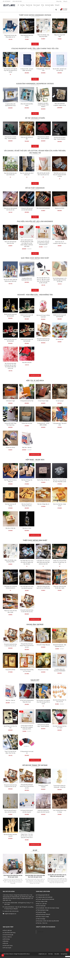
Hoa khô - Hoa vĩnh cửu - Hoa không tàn (35, 295)
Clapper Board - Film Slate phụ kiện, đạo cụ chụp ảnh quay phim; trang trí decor (27, 836)
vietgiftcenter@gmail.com (10, 913)
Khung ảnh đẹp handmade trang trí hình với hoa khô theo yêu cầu (27, 645)
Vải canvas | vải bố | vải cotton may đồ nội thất (48, 920)
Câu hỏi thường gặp (8, 934)
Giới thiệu (50, 953)
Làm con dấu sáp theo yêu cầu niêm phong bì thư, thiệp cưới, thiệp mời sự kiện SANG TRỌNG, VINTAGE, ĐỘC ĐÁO (26, 243)
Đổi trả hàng (7, 939)
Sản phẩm (56, 953)
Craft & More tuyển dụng (9, 932)
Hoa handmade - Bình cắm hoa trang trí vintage (48, 907)
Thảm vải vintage (41, 918)
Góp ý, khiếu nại (7, 936)
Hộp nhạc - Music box (42, 923)
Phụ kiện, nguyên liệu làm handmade (45, 899)
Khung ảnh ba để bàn (10, 669)
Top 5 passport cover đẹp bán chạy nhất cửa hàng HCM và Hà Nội (10, 70)
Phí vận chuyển (7, 947)
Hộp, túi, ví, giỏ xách (35, 380)
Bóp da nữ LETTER (59, 208)
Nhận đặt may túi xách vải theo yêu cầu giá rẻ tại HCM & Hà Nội (59, 174)
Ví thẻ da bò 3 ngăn (10, 400)
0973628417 (8, 1)
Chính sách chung (8, 945)
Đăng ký (65, 1)
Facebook (40, 931)
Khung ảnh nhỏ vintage (43, 669)
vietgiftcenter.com (42, 953)
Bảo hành (6, 941)
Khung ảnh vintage (35, 624)
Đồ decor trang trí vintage (35, 765)
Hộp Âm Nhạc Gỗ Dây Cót (43, 479)
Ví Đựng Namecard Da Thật (26, 400)
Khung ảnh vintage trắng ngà (43, 644)
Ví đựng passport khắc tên (43, 895)
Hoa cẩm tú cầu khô (26, 362)
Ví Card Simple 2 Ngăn (43, 400)
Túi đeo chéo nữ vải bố (27, 423)
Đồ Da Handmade (41, 905)
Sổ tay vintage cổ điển (42, 901)
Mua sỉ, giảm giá (8, 930)
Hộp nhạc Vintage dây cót (43, 504)
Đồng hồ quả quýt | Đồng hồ (43, 914)
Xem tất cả (35, 44)
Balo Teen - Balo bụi (26, 447)
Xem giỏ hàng (64, 953)
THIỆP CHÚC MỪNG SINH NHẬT (35, 540)
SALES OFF (35, 680)
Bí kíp (35, 850)
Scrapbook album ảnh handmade (44, 897)
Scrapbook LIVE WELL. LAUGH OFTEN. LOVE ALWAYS (43, 105)
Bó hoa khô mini (59, 339)
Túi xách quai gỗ (59, 400)
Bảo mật (6, 943)
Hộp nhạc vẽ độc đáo (10, 528)
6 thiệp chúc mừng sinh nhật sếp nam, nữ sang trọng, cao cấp (59, 562)
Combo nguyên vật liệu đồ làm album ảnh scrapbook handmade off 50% (43, 243)
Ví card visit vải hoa (10, 447)
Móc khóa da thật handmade (43, 208)
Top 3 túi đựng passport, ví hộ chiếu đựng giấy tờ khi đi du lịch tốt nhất (59, 280)
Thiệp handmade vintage (42, 910)
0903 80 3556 (18, 1)
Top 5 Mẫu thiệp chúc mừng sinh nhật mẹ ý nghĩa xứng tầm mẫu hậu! (26, 562)
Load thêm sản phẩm (35, 375)
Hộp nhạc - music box (35, 460)
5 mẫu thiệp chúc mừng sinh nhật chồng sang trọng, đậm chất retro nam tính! (43, 562)
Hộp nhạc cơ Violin (26, 528)
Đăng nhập (58, 1)
